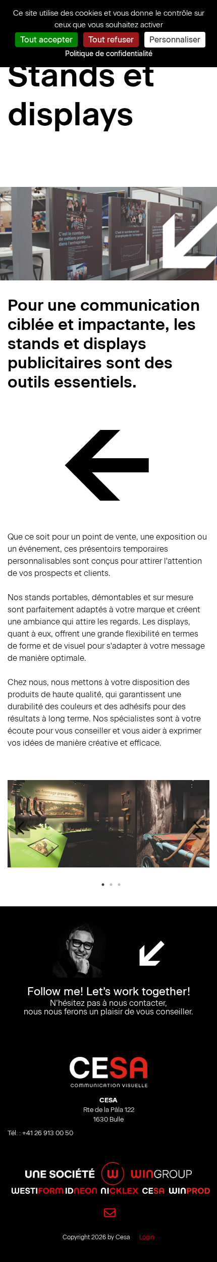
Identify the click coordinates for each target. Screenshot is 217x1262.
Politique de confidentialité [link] (108, 54)
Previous (20, 828)
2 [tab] (111, 885)
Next (197, 828)
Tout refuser (111, 39)
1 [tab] (103, 885)
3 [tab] (119, 885)
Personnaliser (174, 39)
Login (146, 1237)
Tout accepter (46, 39)
